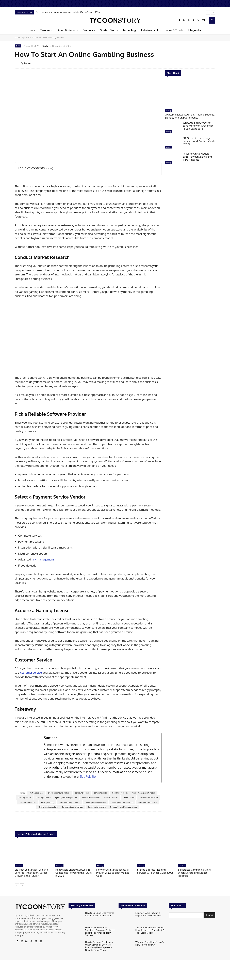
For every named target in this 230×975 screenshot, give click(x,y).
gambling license (82, 793)
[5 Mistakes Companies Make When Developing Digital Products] (196, 852)
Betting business (36, 793)
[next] (213, 12)
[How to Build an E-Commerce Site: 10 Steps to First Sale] (76, 918)
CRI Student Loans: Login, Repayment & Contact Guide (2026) (199, 141)
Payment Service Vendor (72, 807)
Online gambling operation (122, 802)
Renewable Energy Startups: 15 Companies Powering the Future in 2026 (73, 872)
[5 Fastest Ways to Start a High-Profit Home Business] (126, 918)
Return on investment (97, 807)
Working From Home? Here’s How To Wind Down (149, 943)
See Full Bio (88, 776)
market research (111, 797)
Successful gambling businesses (123, 807)
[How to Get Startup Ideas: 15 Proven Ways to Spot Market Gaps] (115, 852)
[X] (198, 20)
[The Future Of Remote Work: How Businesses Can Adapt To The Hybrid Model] (126, 932)
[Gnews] (203, 20)
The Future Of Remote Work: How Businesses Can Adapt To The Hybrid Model (150, 930)
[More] (217, 63)
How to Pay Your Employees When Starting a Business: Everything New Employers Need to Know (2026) (99, 946)
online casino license (27, 802)
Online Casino (128, 797)
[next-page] (22, 885)
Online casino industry (148, 797)
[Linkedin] (189, 20)
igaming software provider (66, 797)
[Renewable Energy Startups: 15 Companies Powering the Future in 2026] (74, 852)
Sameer (27, 63)
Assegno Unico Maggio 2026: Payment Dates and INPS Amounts (197, 156)
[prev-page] (17, 885)
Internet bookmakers (91, 797)
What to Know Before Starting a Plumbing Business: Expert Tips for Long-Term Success (100, 931)
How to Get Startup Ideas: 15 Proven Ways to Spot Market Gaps (112, 872)
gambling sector (100, 793)
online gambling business (69, 802)
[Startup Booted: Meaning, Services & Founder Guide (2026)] (155, 852)
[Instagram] (184, 20)
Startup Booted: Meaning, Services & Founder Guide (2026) (155, 871)
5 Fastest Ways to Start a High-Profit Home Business (148, 914)
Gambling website (120, 793)
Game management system (143, 793)
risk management (42, 559)
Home (17, 37)
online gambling (47, 802)
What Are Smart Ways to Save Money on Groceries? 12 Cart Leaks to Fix (198, 125)
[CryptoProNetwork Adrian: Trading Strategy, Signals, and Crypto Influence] (190, 94)
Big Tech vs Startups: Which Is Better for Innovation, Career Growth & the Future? (31, 872)
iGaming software (43, 797)
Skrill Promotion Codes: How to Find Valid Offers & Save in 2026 (68, 12)
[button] (212, 20)
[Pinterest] (193, 20)
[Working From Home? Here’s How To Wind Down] (126, 947)
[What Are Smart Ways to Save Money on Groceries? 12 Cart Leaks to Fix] (172, 128)
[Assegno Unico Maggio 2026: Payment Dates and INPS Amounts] (172, 159)
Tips (23, 37)
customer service (31, 672)
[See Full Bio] (98, 776)
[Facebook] (179, 20)
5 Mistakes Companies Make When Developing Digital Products (194, 872)
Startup (19, 866)
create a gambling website (59, 793)
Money (168, 110)
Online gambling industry (95, 802)
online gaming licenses (147, 802)
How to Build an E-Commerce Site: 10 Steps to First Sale (99, 914)
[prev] (208, 12)
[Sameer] (18, 63)
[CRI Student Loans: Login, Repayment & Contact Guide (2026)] (172, 143)
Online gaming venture (48, 807)
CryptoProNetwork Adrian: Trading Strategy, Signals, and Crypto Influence (190, 116)
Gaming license (24, 797)
